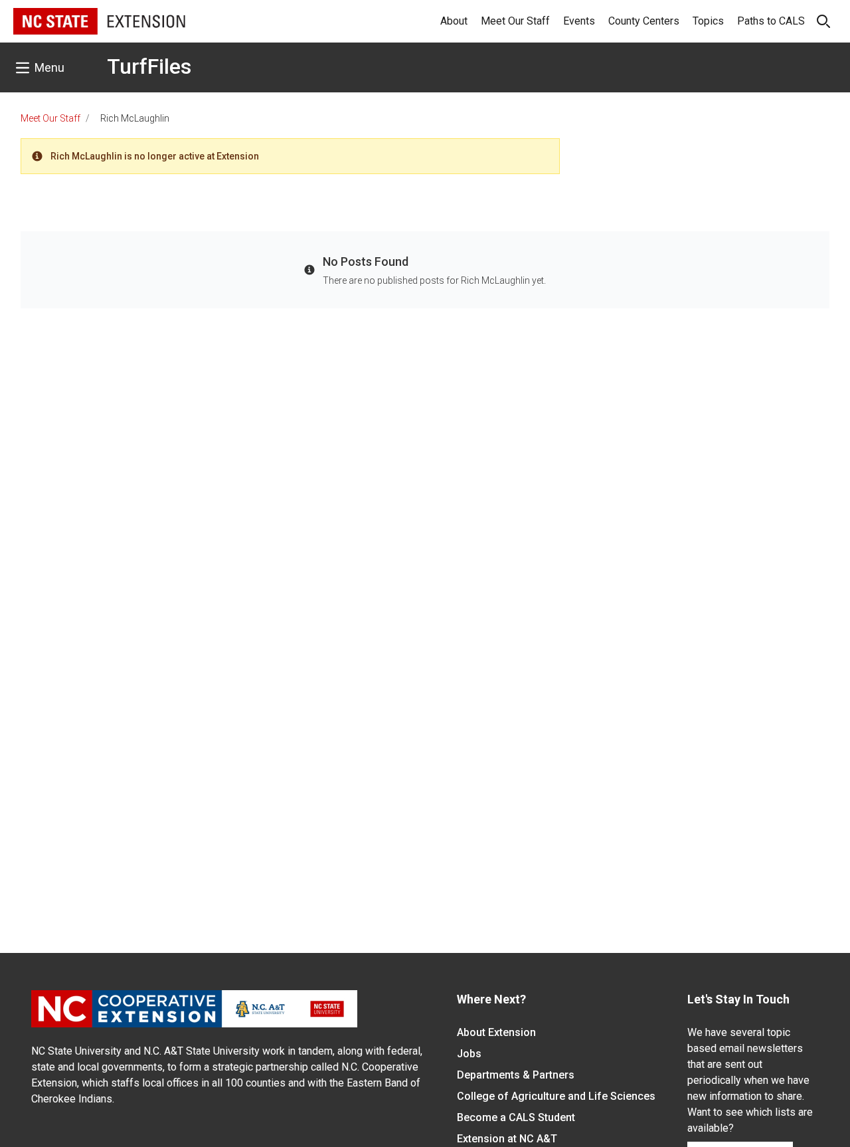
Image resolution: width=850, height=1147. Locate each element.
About (454, 21)
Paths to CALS (771, 21)
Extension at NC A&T (507, 1138)
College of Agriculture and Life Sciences (556, 1096)
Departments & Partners (515, 1075)
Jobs (469, 1053)
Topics (708, 21)
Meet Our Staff (515, 21)
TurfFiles (149, 66)
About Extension (496, 1032)
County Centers (643, 21)
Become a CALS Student (516, 1117)
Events (579, 21)
